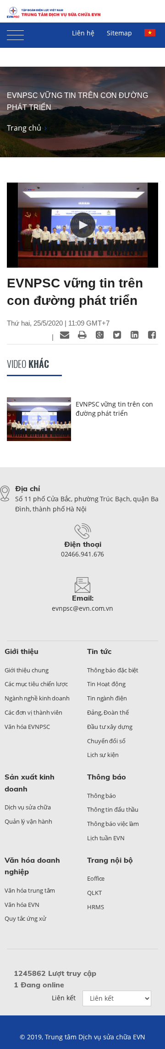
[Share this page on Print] (82, 334)
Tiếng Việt (151, 36)
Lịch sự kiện (103, 755)
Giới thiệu (21, 651)
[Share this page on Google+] (99, 334)
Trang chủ (24, 128)
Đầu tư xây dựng (109, 726)
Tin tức (99, 651)
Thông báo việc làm (113, 824)
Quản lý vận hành (28, 821)
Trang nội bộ (110, 860)
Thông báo (106, 776)
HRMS (95, 907)
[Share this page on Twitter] (116, 334)
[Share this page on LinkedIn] (134, 334)
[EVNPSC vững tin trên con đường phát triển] (39, 420)
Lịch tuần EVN (106, 838)
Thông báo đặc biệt (112, 670)
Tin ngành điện (107, 698)
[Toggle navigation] (15, 33)
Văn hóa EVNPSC (27, 726)
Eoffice (95, 878)
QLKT (94, 892)
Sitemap (119, 33)
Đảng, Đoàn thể (108, 712)
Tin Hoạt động (106, 684)
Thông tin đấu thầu (112, 809)
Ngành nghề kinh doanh (37, 698)
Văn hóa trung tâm (30, 890)
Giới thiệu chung (26, 670)
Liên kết (64, 997)
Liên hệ (83, 33)
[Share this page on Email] (64, 334)
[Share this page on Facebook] (151, 334)
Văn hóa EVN (22, 904)
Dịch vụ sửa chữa (27, 807)
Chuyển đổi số (106, 741)
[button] (82, 225)
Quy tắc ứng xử (25, 918)
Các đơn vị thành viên (33, 712)
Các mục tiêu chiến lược (36, 684)
